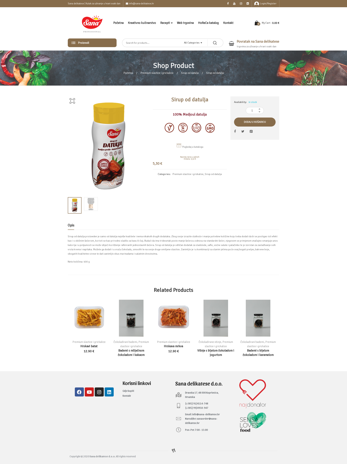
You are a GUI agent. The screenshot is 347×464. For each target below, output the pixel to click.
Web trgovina (185, 23)
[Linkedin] (109, 391)
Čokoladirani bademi (125, 342)
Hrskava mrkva (173, 346)
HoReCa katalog (208, 23)
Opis (71, 225)
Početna (118, 23)
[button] (72, 101)
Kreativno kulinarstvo (142, 23)
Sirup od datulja (190, 73)
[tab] (71, 226)
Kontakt (228, 23)
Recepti (165, 23)
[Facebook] (79, 391)
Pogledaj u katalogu (192, 146)
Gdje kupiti (128, 390)
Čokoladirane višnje (210, 342)
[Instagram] (99, 391)
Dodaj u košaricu (255, 121)
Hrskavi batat (89, 346)
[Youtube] (89, 391)
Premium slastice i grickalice (157, 73)
